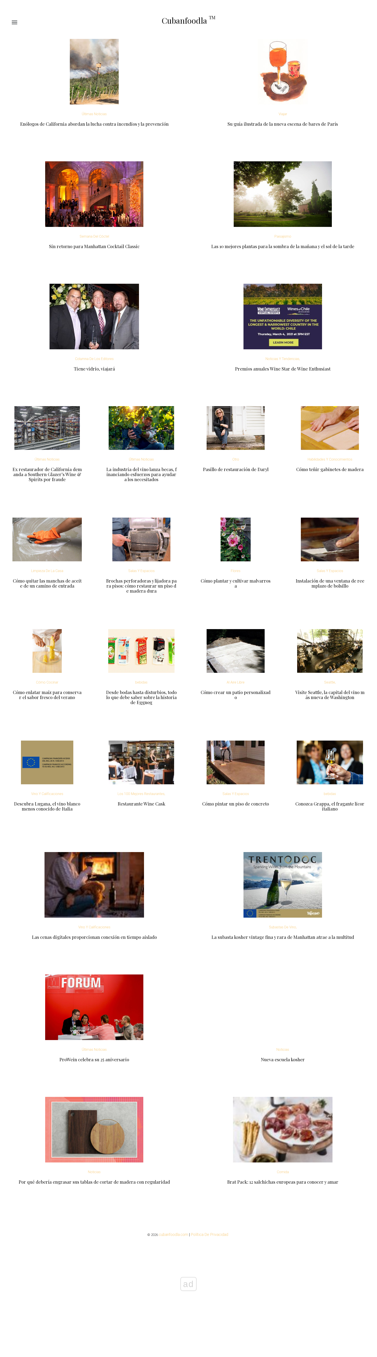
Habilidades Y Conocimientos (330, 459)
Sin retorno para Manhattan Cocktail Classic (94, 246)
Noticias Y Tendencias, (283, 359)
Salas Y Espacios (141, 571)
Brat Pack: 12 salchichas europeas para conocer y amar (282, 1182)
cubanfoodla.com (173, 1234)
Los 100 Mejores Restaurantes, (141, 794)
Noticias (282, 1049)
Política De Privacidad (209, 1234)
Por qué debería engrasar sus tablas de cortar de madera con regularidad (94, 1182)
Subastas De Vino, (283, 927)
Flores (235, 571)
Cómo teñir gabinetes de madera (330, 469)
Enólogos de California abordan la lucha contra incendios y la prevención (94, 124)
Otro (235, 459)
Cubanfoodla (188, 20)
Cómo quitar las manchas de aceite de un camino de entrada (47, 583)
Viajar (283, 114)
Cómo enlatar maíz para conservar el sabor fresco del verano (47, 694)
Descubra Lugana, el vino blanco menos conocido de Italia (47, 806)
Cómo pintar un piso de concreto (235, 804)
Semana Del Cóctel (94, 236)
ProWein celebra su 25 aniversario (94, 1059)
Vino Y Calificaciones (47, 794)
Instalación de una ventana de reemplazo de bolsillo (330, 583)
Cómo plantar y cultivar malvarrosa (236, 583)
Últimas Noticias (94, 114)
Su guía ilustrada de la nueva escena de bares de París (283, 124)
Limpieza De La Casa (47, 571)
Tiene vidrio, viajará (94, 369)
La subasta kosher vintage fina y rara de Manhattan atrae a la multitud (282, 937)
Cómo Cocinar (47, 682)
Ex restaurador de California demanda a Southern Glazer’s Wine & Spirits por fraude (47, 474)
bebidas (141, 682)
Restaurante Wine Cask (141, 804)
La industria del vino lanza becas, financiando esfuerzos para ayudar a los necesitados (141, 474)
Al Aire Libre (236, 682)
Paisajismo (282, 236)
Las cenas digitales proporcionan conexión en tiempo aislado (94, 937)
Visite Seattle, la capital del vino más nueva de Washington (330, 694)
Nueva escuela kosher (283, 1059)
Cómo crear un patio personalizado (236, 694)
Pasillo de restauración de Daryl (236, 469)
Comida (283, 1172)
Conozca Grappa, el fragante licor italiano (329, 806)
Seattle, (330, 682)
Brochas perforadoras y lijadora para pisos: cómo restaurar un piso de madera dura (141, 586)
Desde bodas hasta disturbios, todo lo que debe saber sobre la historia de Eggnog (141, 697)
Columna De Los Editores (94, 359)
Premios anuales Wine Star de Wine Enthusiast (283, 369)
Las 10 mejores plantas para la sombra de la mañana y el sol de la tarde (282, 246)
